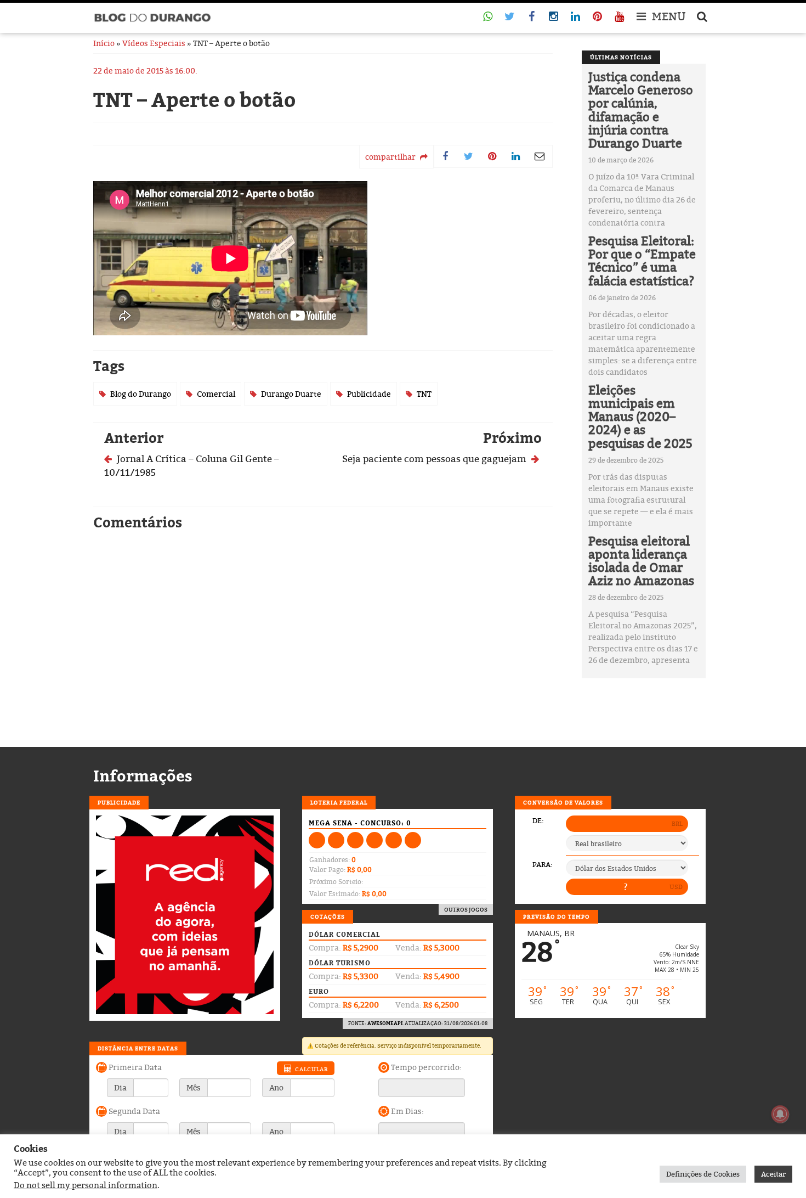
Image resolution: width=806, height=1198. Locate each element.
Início (104, 43)
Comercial (216, 394)
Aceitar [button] (773, 1174)
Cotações (327, 916)
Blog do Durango (140, 394)
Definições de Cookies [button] (703, 1174)
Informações (142, 776)
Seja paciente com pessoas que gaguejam (435, 458)
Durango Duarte (291, 394)
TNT (424, 394)
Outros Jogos (465, 909)
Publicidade (369, 394)
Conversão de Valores (563, 802)
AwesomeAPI (384, 1023)
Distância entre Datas (138, 1048)
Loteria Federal (338, 802)
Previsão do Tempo (556, 916)
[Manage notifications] (780, 1114)
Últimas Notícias (621, 57)
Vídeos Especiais (153, 43)
